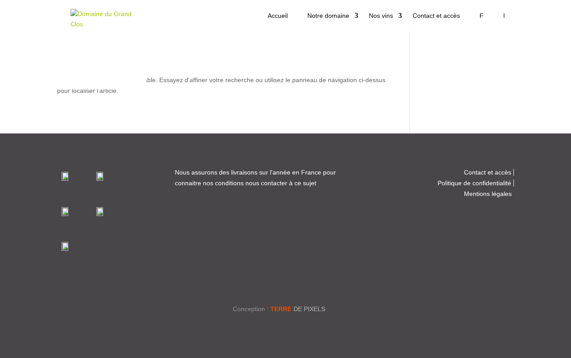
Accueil (278, 15)
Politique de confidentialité (474, 183)
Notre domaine (328, 15)
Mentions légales (488, 193)
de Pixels (297, 308)
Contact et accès (436, 15)
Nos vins (381, 15)
